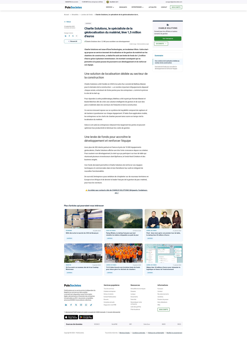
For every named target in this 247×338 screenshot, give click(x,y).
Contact (160, 291)
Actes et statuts (108, 294)
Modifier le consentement (174, 333)
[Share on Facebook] (69, 35)
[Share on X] (72, 35)
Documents (160, 43)
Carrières (160, 297)
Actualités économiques (138, 288)
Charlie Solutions (90, 84)
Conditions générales (138, 333)
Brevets (106, 299)
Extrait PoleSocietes (110, 297)
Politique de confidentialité (156, 333)
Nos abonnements (163, 294)
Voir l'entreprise (168, 38)
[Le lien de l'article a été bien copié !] (76, 35)
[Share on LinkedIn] (65, 35)
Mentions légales (124, 333)
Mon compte (176, 7)
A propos (160, 288)
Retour (69, 22)
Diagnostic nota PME (110, 305)
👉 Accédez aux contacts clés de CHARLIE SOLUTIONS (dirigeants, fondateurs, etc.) (117, 191)
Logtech (88, 23)
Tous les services (109, 288)
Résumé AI (73, 41)
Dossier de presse (163, 299)
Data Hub (133, 299)
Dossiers (133, 291)
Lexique (133, 294)
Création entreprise (109, 291)
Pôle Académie (135, 309)
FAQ (159, 305)
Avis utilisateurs (162, 302)
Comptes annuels (109, 302)
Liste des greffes (136, 307)
